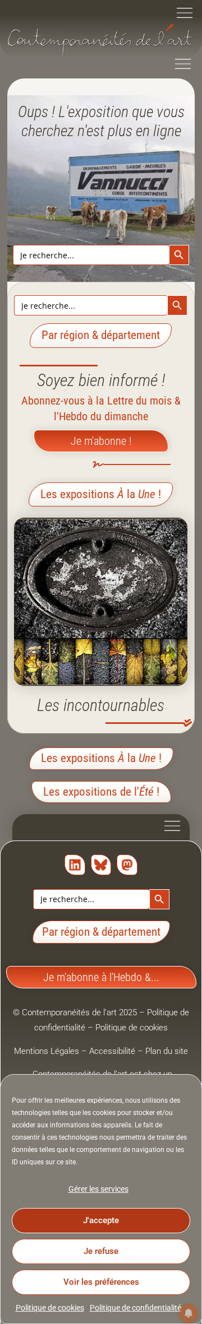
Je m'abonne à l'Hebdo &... (101, 977)
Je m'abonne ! (101, 441)
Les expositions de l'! (101, 791)
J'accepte (101, 1220)
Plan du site (166, 1051)
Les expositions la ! (100, 494)
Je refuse (101, 1251)
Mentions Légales (46, 1051)
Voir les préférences (101, 1282)
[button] (184, 14)
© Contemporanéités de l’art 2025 (76, 1012)
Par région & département (101, 932)
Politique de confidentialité (135, 1307)
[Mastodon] (127, 864)
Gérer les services (98, 1188)
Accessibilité (112, 1051)
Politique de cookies (50, 1307)
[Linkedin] (75, 864)
